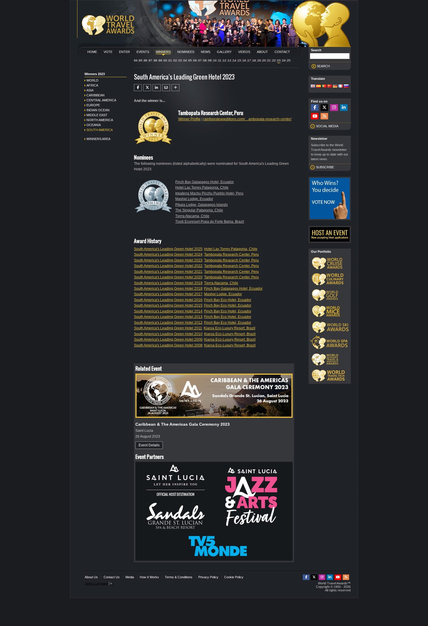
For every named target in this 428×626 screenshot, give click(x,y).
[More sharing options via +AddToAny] (175, 87)
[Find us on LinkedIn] (344, 107)
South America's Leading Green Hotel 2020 (168, 277)
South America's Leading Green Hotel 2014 (168, 311)
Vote (108, 52)
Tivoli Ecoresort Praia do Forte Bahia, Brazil (209, 222)
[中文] (329, 86)
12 (224, 60)
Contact (282, 52)
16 (244, 60)
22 (274, 60)
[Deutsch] (335, 86)
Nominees (185, 52)
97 (150, 60)
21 (269, 60)
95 (140, 60)
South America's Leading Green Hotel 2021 (168, 272)
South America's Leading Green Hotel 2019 (168, 283)
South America (99, 130)
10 (215, 60)
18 (254, 60)
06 (195, 60)
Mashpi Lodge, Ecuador (194, 199)
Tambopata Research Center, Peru (231, 254)
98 (155, 60)
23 (279, 60)
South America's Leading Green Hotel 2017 (168, 294)
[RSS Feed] (324, 116)
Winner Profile (189, 119)
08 (205, 60)
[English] (313, 86)
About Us (91, 577)
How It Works (149, 577)
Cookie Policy (233, 577)
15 (239, 60)
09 (210, 60)
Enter (124, 52)
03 (180, 60)
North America (99, 120)
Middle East (96, 115)
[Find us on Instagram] (334, 107)
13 (229, 60)
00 (165, 60)
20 (264, 60)
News (205, 52)
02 (175, 60)
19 (259, 60)
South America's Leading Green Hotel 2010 (168, 334)
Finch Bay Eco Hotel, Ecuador (227, 300)
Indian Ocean (97, 110)
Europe (93, 105)
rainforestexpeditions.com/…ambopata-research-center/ (247, 119)
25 (289, 60)
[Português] (324, 86)
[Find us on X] (324, 107)
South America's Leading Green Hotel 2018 (168, 289)
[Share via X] (147, 87)
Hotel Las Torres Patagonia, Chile (202, 187)
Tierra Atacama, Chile (192, 216)
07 (200, 60)
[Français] (340, 86)
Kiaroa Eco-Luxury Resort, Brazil (229, 328)
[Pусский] (346, 86)
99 (160, 60)
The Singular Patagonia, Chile (199, 210)
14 (234, 60)
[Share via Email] (166, 87)
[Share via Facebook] (138, 87)
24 (284, 60)
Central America (101, 100)
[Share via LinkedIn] (156, 87)
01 (170, 60)
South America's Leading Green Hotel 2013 (168, 317)
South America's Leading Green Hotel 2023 (168, 260)
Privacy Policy (208, 577)
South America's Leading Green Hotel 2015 (168, 305)
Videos (244, 52)
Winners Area (98, 139)
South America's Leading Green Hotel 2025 (168, 249)
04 (185, 60)
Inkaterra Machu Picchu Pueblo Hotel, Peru (209, 193)
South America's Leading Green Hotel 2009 (168, 339)
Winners (163, 52)
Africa (92, 85)
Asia (89, 90)
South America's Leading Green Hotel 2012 (168, 323)
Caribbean (95, 95)
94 (135, 60)
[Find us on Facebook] (315, 107)
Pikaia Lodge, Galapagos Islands (201, 205)
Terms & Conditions (178, 577)
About (262, 52)
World (92, 80)
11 (219, 60)
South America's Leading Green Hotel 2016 (168, 300)
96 (145, 60)
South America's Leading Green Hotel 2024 (168, 254)
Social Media (327, 126)
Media (129, 577)
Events (143, 52)
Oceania (93, 125)
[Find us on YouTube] (315, 116)
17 (249, 60)
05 (190, 60)
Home (92, 52)
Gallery (224, 52)
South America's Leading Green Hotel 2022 (168, 266)
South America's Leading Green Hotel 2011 (168, 328)
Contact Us (112, 577)
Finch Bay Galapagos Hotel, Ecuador (204, 182)
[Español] (318, 86)
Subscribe (325, 167)
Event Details (149, 445)
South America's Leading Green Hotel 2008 (168, 345)
